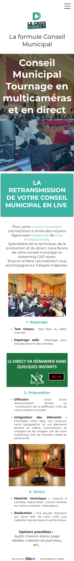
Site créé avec (18, 559)
